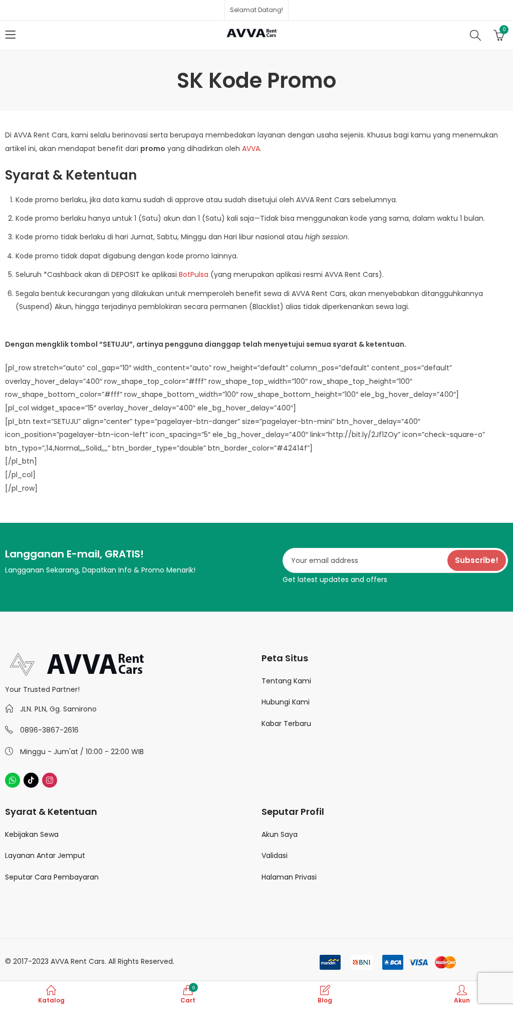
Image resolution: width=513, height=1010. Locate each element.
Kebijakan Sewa (32, 834)
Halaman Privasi (289, 877)
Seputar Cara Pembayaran (52, 877)
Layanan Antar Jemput (45, 855)
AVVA (251, 148)
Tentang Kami (286, 681)
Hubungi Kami (286, 702)
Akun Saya (280, 834)
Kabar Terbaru (286, 723)
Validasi (275, 855)
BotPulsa (193, 274)
